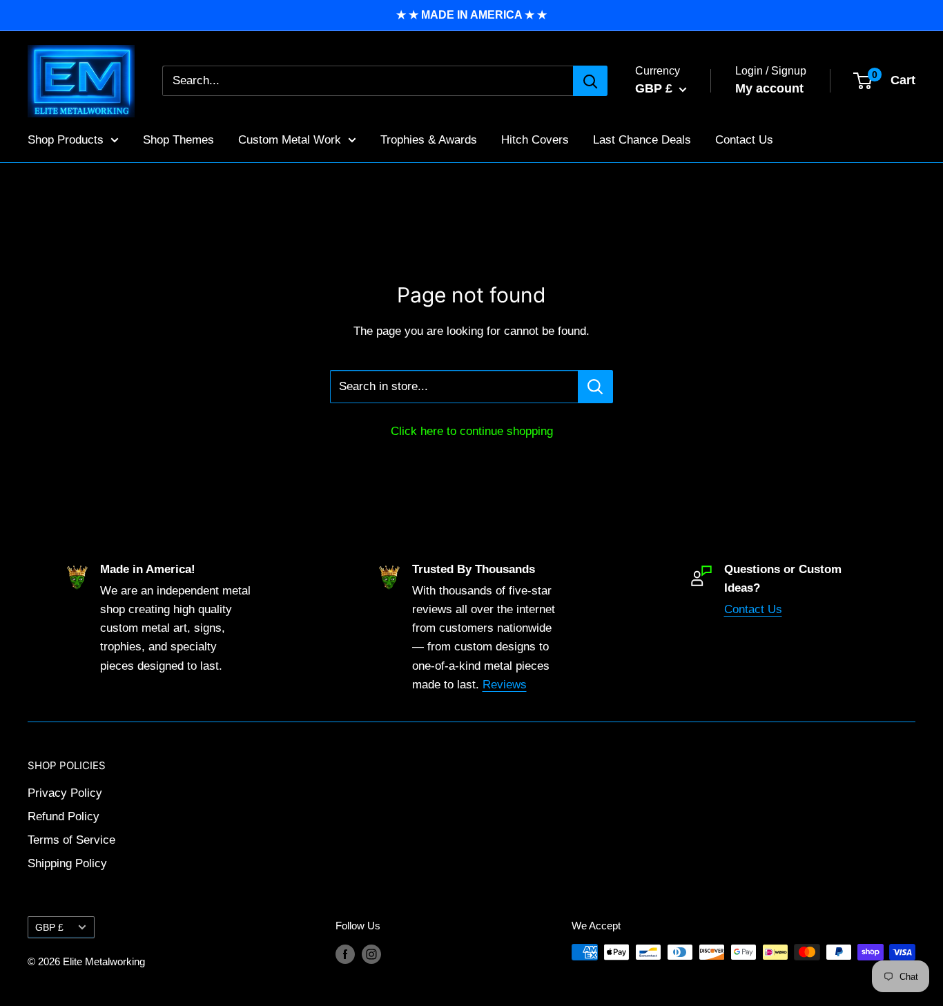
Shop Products (66, 139)
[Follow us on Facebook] (345, 954)
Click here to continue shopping (472, 431)
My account (769, 88)
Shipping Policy (67, 863)
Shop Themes (178, 139)
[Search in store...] (595, 386)
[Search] (590, 81)
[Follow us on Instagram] (371, 954)
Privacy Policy (65, 793)
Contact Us (744, 139)
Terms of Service (71, 840)
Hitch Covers (535, 139)
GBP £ (49, 927)
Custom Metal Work (289, 139)
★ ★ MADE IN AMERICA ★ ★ (471, 15)
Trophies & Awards (428, 139)
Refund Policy (63, 816)
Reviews (505, 684)
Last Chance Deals (642, 139)
